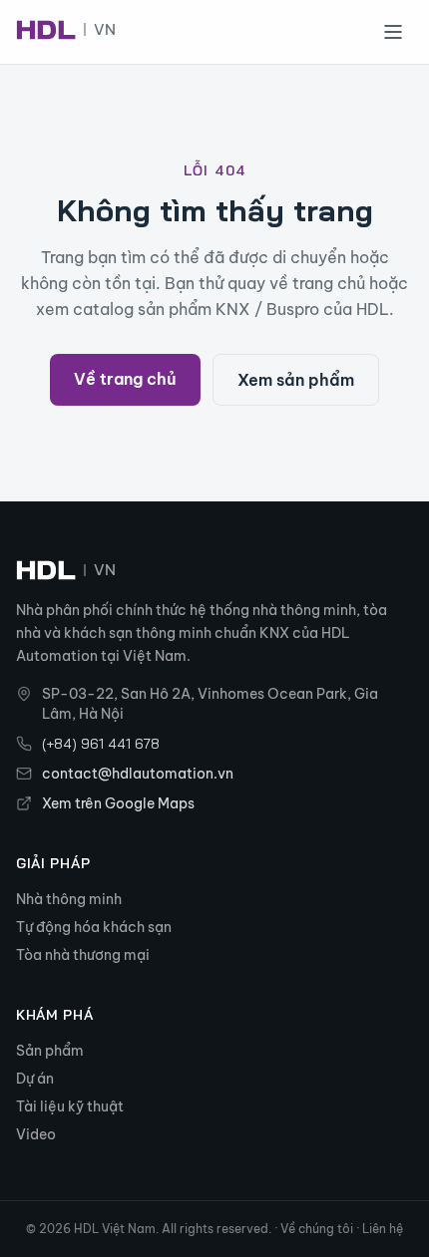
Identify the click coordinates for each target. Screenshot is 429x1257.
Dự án (35, 1079)
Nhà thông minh (69, 899)
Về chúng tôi (316, 1228)
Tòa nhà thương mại (83, 955)
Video (36, 1134)
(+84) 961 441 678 (101, 744)
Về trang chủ (125, 379)
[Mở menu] (393, 32)
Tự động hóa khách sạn (94, 927)
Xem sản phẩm (295, 380)
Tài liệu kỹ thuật (70, 1106)
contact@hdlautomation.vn (137, 774)
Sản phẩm (50, 1051)
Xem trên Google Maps (118, 803)
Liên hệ (382, 1228)
